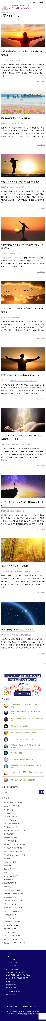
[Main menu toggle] (41, 7)
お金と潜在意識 (27, 444)
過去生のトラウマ (10, 827)
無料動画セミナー (12, 985)
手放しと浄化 (8, 869)
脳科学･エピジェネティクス (13, 844)
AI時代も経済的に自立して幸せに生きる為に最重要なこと (22, 53)
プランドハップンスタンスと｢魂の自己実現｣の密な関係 (22, 310)
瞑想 (23, 511)
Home (8, 956)
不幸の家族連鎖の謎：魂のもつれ (22, 759)
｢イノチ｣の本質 (16, 753)
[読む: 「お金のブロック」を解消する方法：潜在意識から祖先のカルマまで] (23, 419)
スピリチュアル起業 (17, 123)
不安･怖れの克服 (9, 837)
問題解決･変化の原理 (11, 922)
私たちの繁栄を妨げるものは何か (15, 118)
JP (30, 2)
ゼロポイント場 (9, 862)
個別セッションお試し (13, 988)
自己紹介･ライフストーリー (13, 943)
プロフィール (12, 959)
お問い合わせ (10, 994)
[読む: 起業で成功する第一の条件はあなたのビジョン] (23, 359)
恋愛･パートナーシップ (11, 900)
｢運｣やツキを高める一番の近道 (14, 566)
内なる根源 (7, 879)
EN (34, 2)
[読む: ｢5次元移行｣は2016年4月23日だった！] (23, 613)
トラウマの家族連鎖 (10, 824)
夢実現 (6, 865)
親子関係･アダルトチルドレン (14, 830)
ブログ (8, 982)
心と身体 (7, 813)
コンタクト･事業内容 (13, 992)
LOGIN (41, 2)
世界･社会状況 (15, 635)
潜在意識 (7, 810)
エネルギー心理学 (10, 806)
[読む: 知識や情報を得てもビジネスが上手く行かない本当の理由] (23, 229)
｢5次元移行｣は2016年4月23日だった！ (18, 629)
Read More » (41, 81)
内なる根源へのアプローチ (19, 571)
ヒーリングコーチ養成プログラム (17, 978)
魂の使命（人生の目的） (12, 894)
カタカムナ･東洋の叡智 (11, 848)
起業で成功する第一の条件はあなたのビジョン (21, 375)
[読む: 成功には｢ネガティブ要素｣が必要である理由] (23, 165)
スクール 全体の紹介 (13, 969)
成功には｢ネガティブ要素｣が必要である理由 (20, 181)
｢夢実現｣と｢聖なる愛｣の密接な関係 (23, 780)
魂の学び (7, 887)
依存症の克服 (8, 834)
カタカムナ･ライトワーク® (15, 972)
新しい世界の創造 (10, 932)
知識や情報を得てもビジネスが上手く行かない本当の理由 (22, 246)
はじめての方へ (13, 962)
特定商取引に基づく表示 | (31, 1007)
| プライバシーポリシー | (13, 1007)
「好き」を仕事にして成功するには (23, 739)
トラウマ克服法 (9, 820)
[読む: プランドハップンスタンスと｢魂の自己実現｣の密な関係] (23, 292)
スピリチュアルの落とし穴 (13, 939)
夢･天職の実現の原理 (11, 890)
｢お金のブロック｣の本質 (19, 726)
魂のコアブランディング (18, 381)
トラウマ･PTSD (9, 817)
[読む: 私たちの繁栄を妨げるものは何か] (23, 102)
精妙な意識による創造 (11, 851)
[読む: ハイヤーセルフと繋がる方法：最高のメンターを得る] (23, 486)
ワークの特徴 (12, 965)
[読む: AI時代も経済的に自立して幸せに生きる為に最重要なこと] (23, 35)
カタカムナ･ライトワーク (12, 802)
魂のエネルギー (9, 897)
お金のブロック (15, 444)
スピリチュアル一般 (10, 936)
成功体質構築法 (15, 317)
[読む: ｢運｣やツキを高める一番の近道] (23, 550)
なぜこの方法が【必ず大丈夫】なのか (24, 733)
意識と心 (7, 858)
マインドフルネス (10, 876)
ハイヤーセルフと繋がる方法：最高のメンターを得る (22, 504)
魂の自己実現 (8, 883)
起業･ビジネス (15, 60)
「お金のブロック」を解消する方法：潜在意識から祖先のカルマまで (22, 437)
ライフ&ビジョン (9, 925)
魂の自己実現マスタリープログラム (18, 975)
